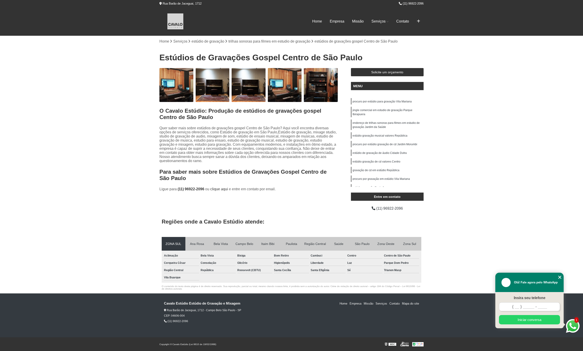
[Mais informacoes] (418, 21)
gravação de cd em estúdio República (376, 170)
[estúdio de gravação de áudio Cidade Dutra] (213, 85)
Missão (358, 21)
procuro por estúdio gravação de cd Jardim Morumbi (385, 144)
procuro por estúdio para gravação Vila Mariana (382, 101)
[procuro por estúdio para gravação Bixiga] (321, 85)
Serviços (378, 21)
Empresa (337, 21)
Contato (402, 21)
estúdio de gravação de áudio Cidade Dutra (380, 153)
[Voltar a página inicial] (175, 21)
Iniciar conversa (529, 320)
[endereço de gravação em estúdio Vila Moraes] (176, 85)
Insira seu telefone (529, 298)
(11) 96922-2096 (413, 3)
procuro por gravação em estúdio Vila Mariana (381, 179)
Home (317, 21)
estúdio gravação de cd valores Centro (376, 161)
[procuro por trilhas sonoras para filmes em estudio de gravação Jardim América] (285, 85)
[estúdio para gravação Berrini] (249, 85)
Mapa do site (410, 303)
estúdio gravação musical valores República (380, 135)
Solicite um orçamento (387, 72)
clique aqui (219, 189)
